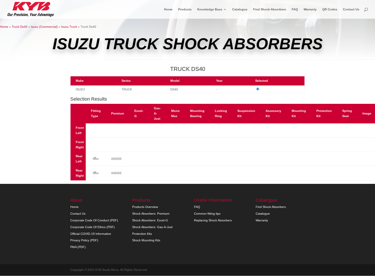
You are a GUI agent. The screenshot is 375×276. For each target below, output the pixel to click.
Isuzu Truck (69, 26)
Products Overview (145, 207)
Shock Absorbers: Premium (150, 213)
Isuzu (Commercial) (44, 26)
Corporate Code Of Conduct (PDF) (94, 220)
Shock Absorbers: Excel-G (150, 220)
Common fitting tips (207, 213)
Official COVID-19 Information (90, 233)
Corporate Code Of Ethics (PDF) (92, 227)
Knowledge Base (209, 9)
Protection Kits (142, 233)
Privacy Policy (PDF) (84, 240)
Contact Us (351, 9)
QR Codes (329, 9)
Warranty (310, 9)
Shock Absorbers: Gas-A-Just (152, 227)
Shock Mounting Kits (146, 240)
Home (168, 9)
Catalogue (239, 9)
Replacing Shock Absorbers (213, 220)
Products (185, 9)
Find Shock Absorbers (269, 9)
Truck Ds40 (19, 26)
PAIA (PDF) (78, 247)
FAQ (295, 9)
